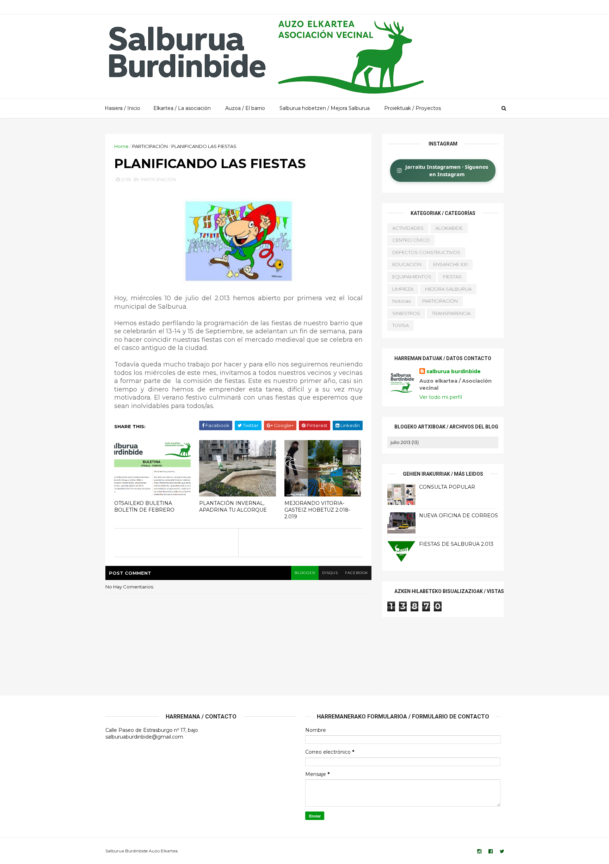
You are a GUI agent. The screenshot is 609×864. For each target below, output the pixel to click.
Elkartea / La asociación (182, 108)
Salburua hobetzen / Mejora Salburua (324, 108)
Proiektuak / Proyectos (412, 108)
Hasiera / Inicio (122, 108)
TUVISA (400, 325)
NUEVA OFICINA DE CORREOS (458, 515)
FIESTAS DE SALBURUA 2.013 (456, 544)
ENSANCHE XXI (450, 264)
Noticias (401, 301)
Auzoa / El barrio (245, 108)
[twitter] (502, 851)
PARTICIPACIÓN (150, 146)
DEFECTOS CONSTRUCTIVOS (426, 252)
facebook (356, 572)
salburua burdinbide (453, 371)
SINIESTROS (406, 313)
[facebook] (490, 851)
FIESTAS (452, 276)
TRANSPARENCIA (451, 313)
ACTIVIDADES (408, 228)
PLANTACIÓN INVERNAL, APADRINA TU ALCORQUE (233, 506)
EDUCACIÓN (407, 264)
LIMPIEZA (402, 289)
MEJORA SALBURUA (448, 289)
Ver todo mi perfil (440, 397)
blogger (305, 572)
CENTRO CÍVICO (411, 240)
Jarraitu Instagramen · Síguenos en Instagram (446, 170)
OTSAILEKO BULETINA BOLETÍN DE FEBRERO (144, 506)
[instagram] (479, 851)
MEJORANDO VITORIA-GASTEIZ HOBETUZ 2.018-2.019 (317, 509)
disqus (330, 572)
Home (121, 146)
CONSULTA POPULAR (447, 487)
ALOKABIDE (449, 228)
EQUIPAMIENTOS (411, 276)
